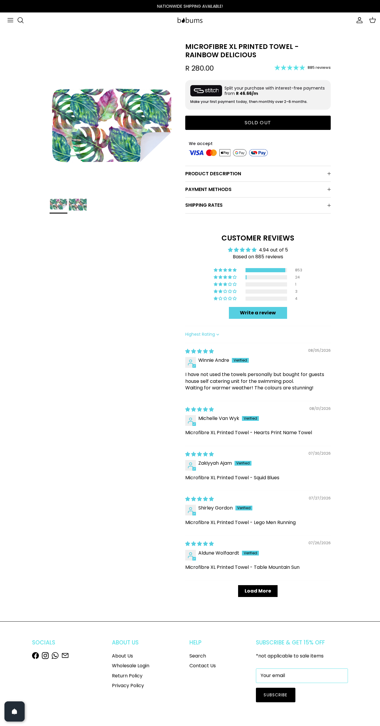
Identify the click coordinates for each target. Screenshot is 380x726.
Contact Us (202, 665)
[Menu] (10, 20)
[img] (199, 351)
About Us (122, 655)
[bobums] (190, 20)
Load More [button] (258, 591)
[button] (226, 270)
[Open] (14, 711)
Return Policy (127, 675)
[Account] (358, 20)
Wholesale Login (130, 665)
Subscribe (275, 695)
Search (197, 655)
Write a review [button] (258, 312)
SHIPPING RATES (204, 205)
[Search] (20, 20)
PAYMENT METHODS (208, 189)
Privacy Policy (128, 685)
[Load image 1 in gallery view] (111, 128)
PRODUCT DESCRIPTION (213, 173)
